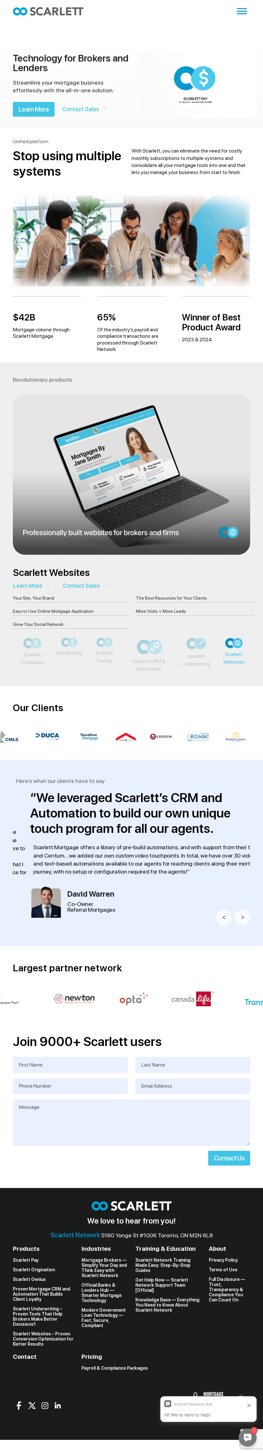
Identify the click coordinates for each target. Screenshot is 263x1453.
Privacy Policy (223, 1286)
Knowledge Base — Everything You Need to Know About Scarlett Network (167, 1331)
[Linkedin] (57, 1431)
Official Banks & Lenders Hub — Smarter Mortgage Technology (101, 1319)
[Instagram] (44, 1431)
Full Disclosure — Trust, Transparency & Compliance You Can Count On (227, 1316)
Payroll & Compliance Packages (114, 1394)
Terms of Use (223, 1296)
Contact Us (229, 1184)
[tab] (30, 677)
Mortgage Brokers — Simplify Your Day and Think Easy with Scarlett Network (104, 1294)
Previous (224, 943)
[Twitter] (32, 1431)
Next (242, 943)
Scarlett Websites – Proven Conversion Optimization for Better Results (43, 1365)
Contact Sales (80, 109)
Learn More (34, 109)
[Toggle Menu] (242, 11)
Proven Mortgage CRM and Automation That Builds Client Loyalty (41, 1320)
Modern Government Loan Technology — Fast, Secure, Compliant (103, 1344)
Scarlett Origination (34, 1296)
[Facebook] (19, 1431)
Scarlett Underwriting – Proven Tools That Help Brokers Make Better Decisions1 (38, 1343)
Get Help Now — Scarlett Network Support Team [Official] (161, 1311)
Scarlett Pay (25, 1286)
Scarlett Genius (29, 1305)
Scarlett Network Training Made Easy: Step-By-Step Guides (163, 1291)
